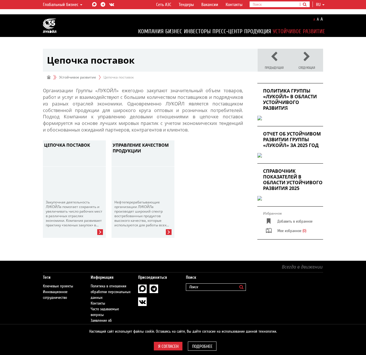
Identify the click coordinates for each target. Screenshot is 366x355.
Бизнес (173, 31)
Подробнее (202, 346)
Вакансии (209, 4)
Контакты (234, 4)
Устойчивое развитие (299, 31)
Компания (151, 31)
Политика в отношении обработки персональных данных (111, 292)
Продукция (257, 31)
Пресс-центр (227, 31)
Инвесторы (197, 31)
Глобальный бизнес (61, 4)
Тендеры (186, 4)
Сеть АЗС (163, 4)
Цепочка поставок (67, 145)
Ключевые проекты (58, 286)
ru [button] (319, 4)
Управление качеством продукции (141, 148)
